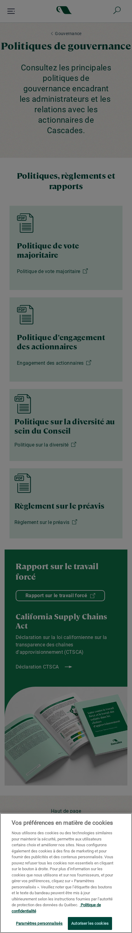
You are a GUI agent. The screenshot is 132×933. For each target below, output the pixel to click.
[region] (66, 873)
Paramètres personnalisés (39, 923)
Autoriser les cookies (90, 923)
